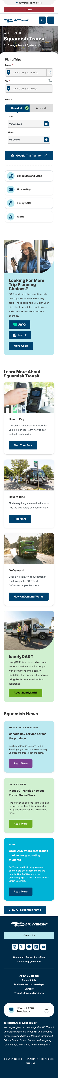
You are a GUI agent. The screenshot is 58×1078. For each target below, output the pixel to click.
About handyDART (25, 692)
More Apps (21, 345)
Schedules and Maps (29, 175)
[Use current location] (49, 72)
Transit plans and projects (29, 993)
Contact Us (29, 935)
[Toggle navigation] (50, 20)
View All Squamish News (25, 909)
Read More (21, 763)
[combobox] (29, 72)
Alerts (29, 9)
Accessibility (29, 980)
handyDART (24, 203)
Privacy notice (13, 1059)
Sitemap (30, 1063)
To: (7, 81)
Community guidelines (29, 961)
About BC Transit (29, 975)
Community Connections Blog (29, 957)
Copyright (47, 1059)
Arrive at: (41, 108)
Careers (29, 988)
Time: (11, 132)
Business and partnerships (29, 984)
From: (9, 65)
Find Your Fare (23, 445)
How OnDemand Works (29, 596)
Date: (10, 116)
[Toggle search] (42, 20)
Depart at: (17, 108)
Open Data (32, 1059)
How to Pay (24, 189)
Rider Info (20, 518)
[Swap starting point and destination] (50, 80)
